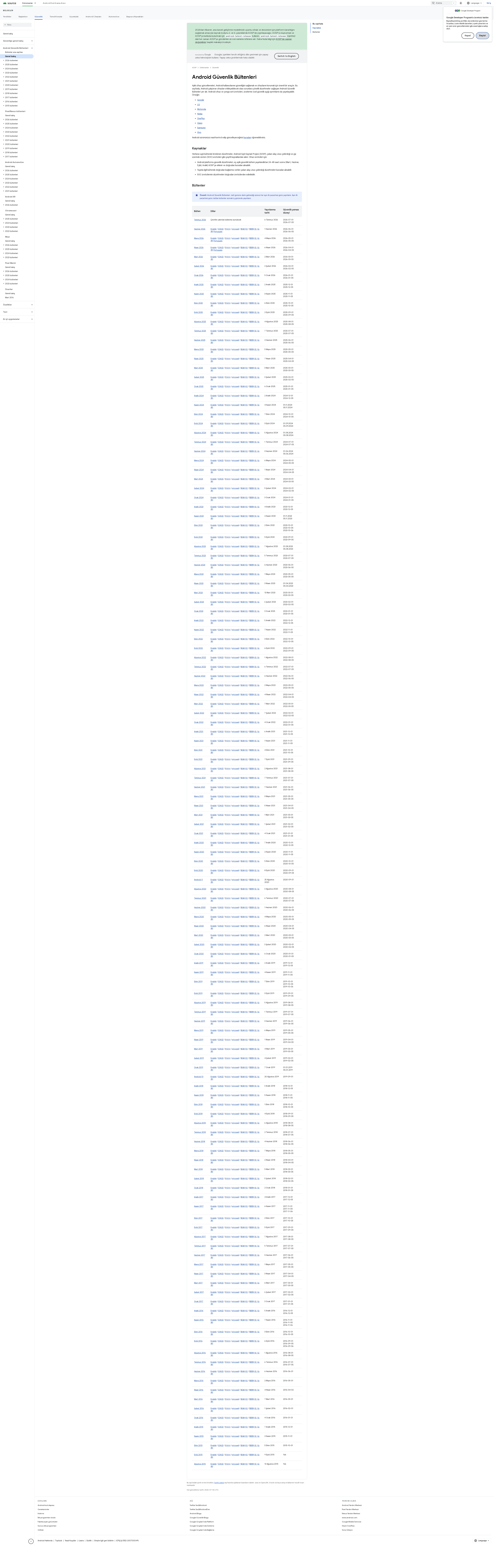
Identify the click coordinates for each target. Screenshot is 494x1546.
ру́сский (235, 229)
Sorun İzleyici (347, 1530)
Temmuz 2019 (200, 1012)
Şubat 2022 (199, 713)
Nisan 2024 (199, 470)
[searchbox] (17, 25)
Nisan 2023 (198, 583)
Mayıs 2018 (198, 1151)
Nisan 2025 (199, 358)
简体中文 (244, 229)
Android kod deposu (46, 1505)
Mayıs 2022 (199, 685)
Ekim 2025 (198, 303)
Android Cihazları (93, 16)
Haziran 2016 (199, 1371)
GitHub (40, 1530)
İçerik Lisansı (219, 1483)
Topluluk (58, 1541)
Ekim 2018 (198, 1104)
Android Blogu (195, 1513)
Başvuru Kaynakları (134, 16)
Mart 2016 (198, 1399)
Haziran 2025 (199, 340)
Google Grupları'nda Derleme (202, 1526)
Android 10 (198, 1077)
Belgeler (8, 10)
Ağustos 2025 (200, 321)
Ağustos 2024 (200, 433)
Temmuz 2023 (200, 555)
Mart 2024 (198, 479)
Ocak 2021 (198, 833)
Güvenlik (39, 16)
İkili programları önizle (46, 1517)
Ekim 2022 (198, 639)
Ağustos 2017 (200, 1236)
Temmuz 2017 (200, 1246)
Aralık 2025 (199, 284)
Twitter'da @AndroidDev (200, 1509)
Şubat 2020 (199, 944)
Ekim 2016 (198, 1332)
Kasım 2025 (199, 294)
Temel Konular (56, 16)
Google (200, 100)
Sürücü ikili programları (47, 1526)
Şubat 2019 (199, 1058)
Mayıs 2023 (199, 574)
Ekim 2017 (198, 1218)
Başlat (482, 35)
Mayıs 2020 (199, 917)
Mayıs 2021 (198, 796)
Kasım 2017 (199, 1206)
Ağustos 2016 (200, 1353)
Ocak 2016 (198, 1418)
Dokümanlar (27, 3)
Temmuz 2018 (200, 1132)
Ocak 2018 (198, 1188)
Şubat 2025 (199, 377)
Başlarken (23, 16)
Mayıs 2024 (199, 460)
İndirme (41, 1513)
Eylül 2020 (198, 870)
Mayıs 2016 (198, 1380)
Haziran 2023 (199, 565)
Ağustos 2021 (200, 768)
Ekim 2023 (198, 525)
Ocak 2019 (198, 1067)
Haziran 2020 (200, 907)
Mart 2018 (198, 1169)
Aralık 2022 (199, 620)
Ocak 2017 (198, 1301)
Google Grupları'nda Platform (202, 1522)
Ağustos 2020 (200, 889)
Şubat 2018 (199, 1178)
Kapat (468, 35)
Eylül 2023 (198, 537)
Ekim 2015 (198, 1445)
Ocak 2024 (199, 497)
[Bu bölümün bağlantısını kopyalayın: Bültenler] (207, 185)
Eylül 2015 (198, 1455)
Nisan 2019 (198, 1039)
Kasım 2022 (199, 630)
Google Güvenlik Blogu (199, 1517)
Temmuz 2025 (200, 331)
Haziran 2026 (199, 229)
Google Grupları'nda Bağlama (202, 1530)
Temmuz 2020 (200, 898)
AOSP (194, 67)
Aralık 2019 (198, 963)
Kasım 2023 (199, 516)
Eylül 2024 (198, 423)
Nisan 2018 (198, 1160)
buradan (247, 137)
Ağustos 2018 (200, 1123)
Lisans (81, 1541)
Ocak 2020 (199, 954)
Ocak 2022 (198, 722)
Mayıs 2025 (199, 349)
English (214, 229)
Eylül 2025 (198, 312)
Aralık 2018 (198, 1086)
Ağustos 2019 (200, 1002)
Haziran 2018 (199, 1141)
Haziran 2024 (199, 451)
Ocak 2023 (198, 611)
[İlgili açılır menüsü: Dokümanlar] (36, 3)
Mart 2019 (198, 1049)
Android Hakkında (45, 1541)
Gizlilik (89, 1541)
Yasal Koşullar (70, 1541)
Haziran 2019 (199, 1021)
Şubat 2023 (199, 602)
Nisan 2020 (199, 926)
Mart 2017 (198, 1283)
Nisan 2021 (198, 805)
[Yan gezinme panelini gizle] (31, 1541)
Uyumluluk (73, 16)
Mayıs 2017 (198, 1264)
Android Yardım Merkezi (352, 1505)
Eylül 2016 (198, 1341)
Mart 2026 (198, 257)
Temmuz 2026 (200, 220)
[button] (15, 41)
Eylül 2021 (198, 759)
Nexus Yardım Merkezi (351, 1513)
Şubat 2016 (199, 1408)
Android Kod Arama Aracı (54, 3)
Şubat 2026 (199, 266)
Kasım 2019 (199, 972)
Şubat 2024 (199, 488)
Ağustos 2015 (200, 1464)
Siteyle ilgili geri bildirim (104, 1541)
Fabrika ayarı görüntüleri (47, 1522)
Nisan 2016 (198, 1390)
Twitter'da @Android (198, 1505)
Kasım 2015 (199, 1436)
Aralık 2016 (198, 1311)
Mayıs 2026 (199, 238)
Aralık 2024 (199, 396)
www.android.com (349, 1517)
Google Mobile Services (351, 1522)
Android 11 (198, 880)
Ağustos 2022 (200, 657)
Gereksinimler (43, 1509)
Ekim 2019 (198, 981)
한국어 (227, 229)
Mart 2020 (198, 935)
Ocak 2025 (198, 386)
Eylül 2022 (198, 648)
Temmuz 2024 (200, 442)
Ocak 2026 (198, 275)
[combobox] (443, 3)
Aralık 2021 (198, 731)
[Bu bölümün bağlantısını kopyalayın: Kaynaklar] (209, 148)
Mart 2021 (198, 815)
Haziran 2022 (199, 676)
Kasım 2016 (199, 1320)
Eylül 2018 (198, 1114)
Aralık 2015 (198, 1427)
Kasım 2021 (199, 741)
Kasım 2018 (199, 1095)
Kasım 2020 (199, 852)
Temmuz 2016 (200, 1362)
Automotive (114, 16)
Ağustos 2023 (200, 546)
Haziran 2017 (199, 1255)
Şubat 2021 (199, 824)
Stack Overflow (348, 1526)
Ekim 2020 (198, 861)
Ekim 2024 (198, 414)
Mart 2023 (198, 592)
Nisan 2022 (199, 694)
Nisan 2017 (198, 1273)
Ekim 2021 (198, 750)
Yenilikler (7, 16)
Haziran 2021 (199, 787)
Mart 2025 (198, 368)
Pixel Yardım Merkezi (350, 1509)
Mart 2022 (198, 704)
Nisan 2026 (199, 247)
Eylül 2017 (198, 1227)
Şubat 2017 (199, 1292)
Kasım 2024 (199, 405)
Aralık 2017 (198, 1197)
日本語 (220, 229)
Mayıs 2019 (198, 1030)
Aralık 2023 (198, 507)
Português (218, 231)
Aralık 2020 (199, 842)
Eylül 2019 (198, 993)
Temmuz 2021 (200, 778)
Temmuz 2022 (200, 667)
